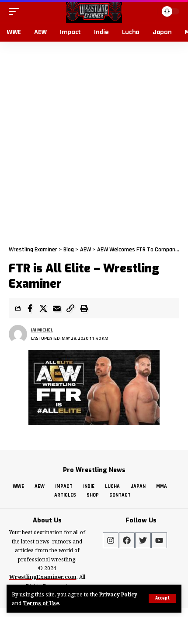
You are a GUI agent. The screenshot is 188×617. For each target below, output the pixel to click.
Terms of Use (41, 602)
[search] (149, 11)
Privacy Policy (118, 594)
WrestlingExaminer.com (43, 577)
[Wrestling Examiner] (94, 11)
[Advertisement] (94, 140)
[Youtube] (159, 540)
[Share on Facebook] (30, 308)
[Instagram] (110, 540)
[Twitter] (143, 540)
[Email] (57, 308)
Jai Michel (42, 330)
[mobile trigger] (16, 11)
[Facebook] (127, 540)
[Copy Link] (70, 308)
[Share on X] (43, 308)
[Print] (84, 308)
